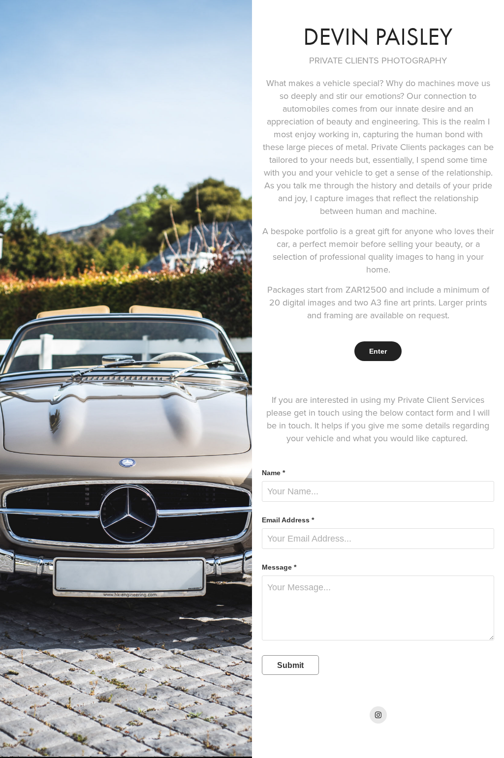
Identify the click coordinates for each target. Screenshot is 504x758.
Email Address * (288, 519)
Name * (273, 472)
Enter (378, 351)
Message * (279, 567)
